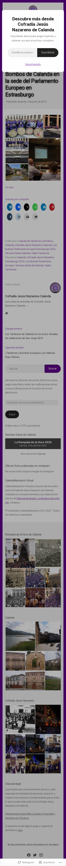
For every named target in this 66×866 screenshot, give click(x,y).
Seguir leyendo (33, 64)
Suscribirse (47, 52)
